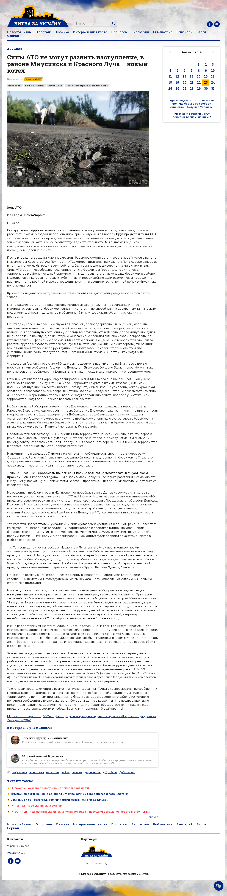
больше (153, 817)
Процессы (119, 32)
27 (185, 88)
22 (199, 82)
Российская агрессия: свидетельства (87, 85)
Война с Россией (35, 85)
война (66, 772)
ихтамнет (52, 772)
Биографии (140, 32)
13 (184, 76)
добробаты (110, 772)
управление (93, 772)
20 (184, 82)
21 (191, 82)
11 (170, 76)
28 (191, 88)
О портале (43, 32)
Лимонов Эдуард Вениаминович (45, 738)
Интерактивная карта (90, 32)
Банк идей (184, 32)
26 (177, 88)
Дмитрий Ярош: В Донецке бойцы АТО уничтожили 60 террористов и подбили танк (69, 794)
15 (198, 76)
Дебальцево (55, 85)
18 (170, 82)
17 (213, 76)
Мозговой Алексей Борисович (42, 756)
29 (199, 88)
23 (206, 82)
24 (213, 82)
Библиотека (162, 32)
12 (177, 76)
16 (206, 76)
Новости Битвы (19, 32)
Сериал (13, 36)
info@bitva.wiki (16, 853)
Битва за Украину (96, 863)
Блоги (201, 32)
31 (213, 88)
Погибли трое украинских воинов (38, 805)
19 (177, 82)
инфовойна (19, 772)
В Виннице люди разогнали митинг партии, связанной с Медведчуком (59, 799)
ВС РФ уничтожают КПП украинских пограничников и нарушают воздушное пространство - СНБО (82, 811)
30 (206, 88)
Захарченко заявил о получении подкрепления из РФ (52, 788)
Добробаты (14, 85)
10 (213, 70)
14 (191, 76)
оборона (77, 772)
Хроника (62, 32)
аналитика (36, 772)
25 (170, 88)
